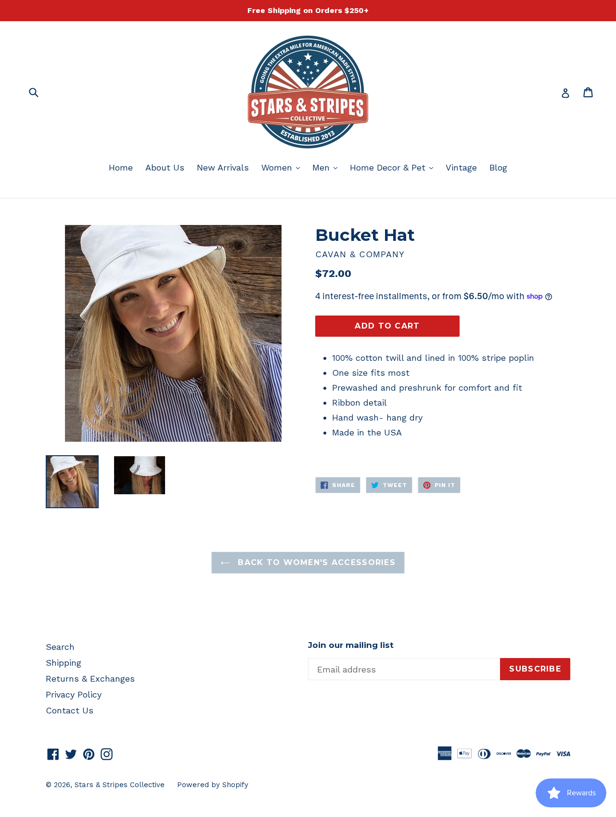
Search (60, 647)
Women (283, 167)
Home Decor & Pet (394, 167)
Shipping (63, 663)
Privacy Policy (74, 694)
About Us (164, 167)
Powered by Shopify (212, 784)
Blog (498, 167)
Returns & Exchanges (90, 678)
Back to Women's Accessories (315, 562)
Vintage (461, 167)
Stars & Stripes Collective (120, 784)
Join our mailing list (351, 645)
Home (121, 167)
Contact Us (69, 710)
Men (327, 167)
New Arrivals (223, 167)
